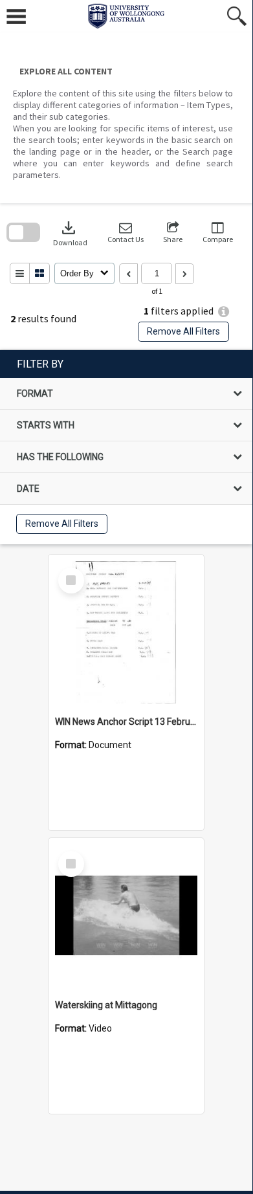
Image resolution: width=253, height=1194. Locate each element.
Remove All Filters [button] (183, 331)
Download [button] (70, 232)
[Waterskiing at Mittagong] (126, 916)
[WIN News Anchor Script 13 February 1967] (126, 632)
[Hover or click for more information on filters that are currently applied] (223, 311)
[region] (126, 447)
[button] (125, 232)
